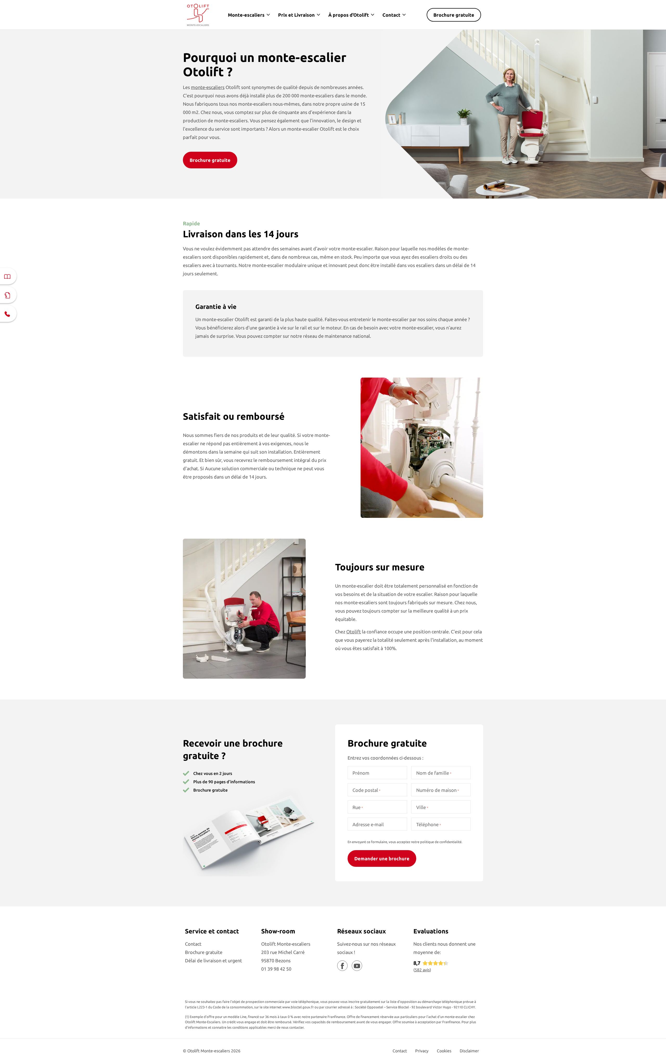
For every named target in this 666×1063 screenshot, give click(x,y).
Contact (391, 14)
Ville (422, 807)
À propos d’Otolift (348, 14)
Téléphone (428, 824)
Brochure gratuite (453, 14)
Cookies (444, 1050)
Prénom (361, 772)
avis (422, 969)
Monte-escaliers (246, 14)
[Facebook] (342, 965)
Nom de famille (433, 772)
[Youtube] (357, 965)
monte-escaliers (208, 87)
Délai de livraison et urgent (213, 960)
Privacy (421, 1050)
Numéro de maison (437, 790)
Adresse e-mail (368, 824)
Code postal (366, 790)
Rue (358, 807)
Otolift (353, 631)
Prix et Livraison (296, 14)
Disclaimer (469, 1050)
